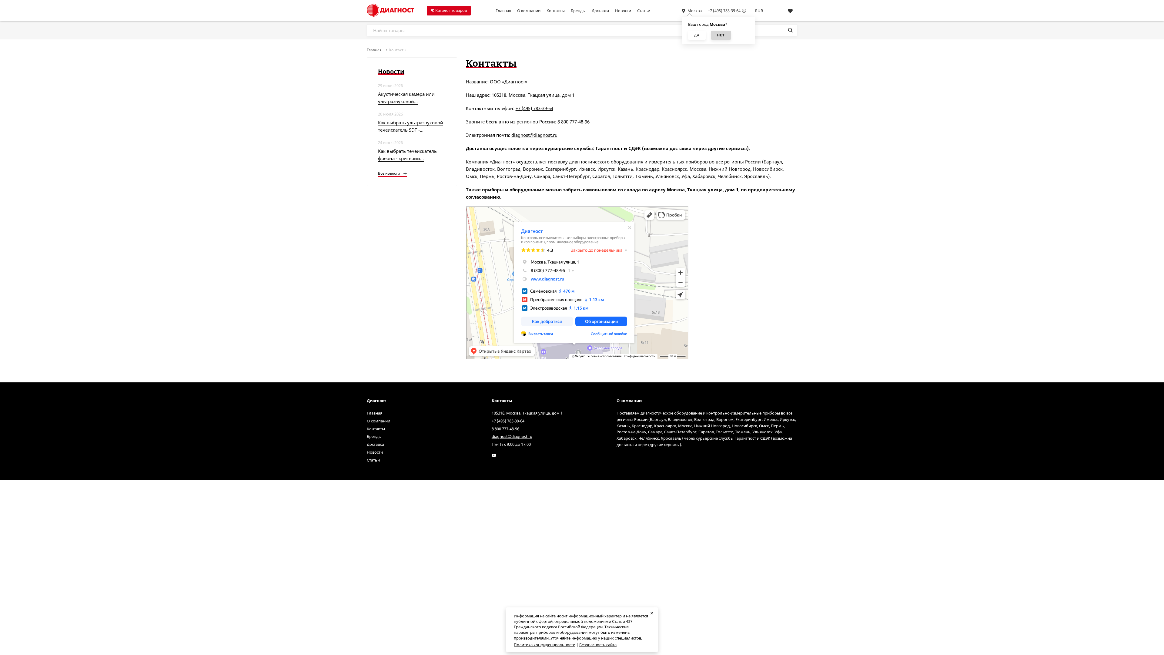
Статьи (643, 10)
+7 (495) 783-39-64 (724, 10)
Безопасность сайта (598, 644)
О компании (528, 10)
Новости (623, 10)
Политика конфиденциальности (544, 644)
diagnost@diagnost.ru (534, 135)
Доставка (600, 10)
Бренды (578, 10)
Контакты (556, 10)
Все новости (389, 173)
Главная (503, 10)
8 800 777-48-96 (573, 122)
